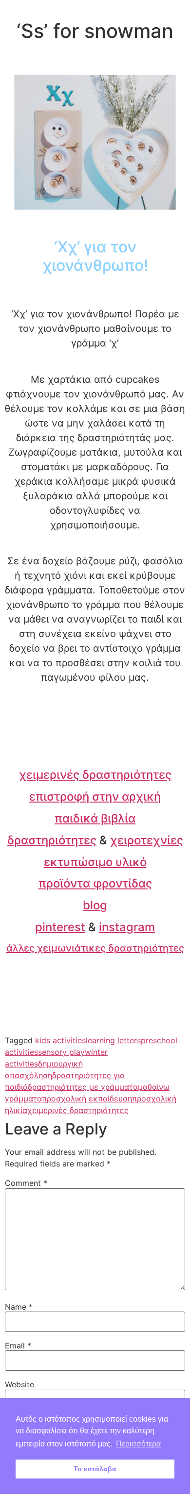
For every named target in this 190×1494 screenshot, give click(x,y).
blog (95, 905)
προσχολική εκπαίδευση (87, 1098)
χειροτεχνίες (146, 840)
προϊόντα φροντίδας (95, 883)
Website (19, 1384)
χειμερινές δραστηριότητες (95, 775)
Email (18, 1345)
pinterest (60, 927)
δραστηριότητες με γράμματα (83, 1087)
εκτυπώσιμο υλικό (95, 862)
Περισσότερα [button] (138, 1444)
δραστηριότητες (51, 840)
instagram (127, 927)
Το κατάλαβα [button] (95, 1469)
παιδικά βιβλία (95, 818)
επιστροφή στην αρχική (95, 796)
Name (19, 1307)
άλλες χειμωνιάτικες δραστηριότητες (95, 948)
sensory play (61, 1052)
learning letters (113, 1040)
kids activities (60, 1040)
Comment (26, 1183)
